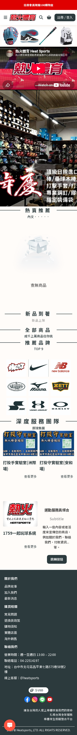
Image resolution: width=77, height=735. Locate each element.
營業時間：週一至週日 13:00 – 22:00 (30, 654)
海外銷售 (10, 638)
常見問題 (10, 614)
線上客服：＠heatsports (21, 677)
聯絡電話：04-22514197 (21, 660)
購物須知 (10, 626)
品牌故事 (10, 586)
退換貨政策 (12, 620)
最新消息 (10, 598)
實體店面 (10, 632)
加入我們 (10, 592)
